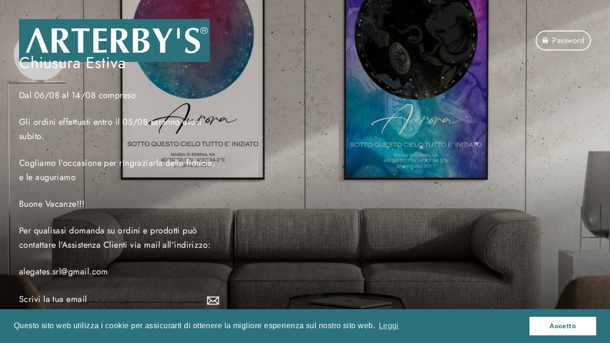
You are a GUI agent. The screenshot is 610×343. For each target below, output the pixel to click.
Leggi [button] (389, 326)
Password (568, 40)
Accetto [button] (562, 326)
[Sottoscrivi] (211, 300)
